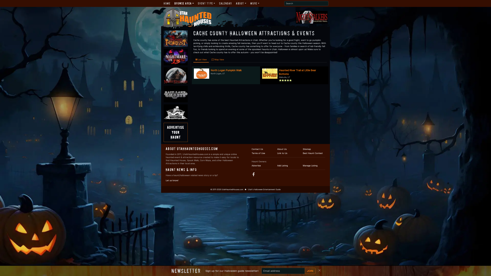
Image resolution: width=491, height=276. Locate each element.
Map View (219, 59)
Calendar (225, 3)
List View (202, 59)
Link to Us (282, 153)
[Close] (319, 270)
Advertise (256, 165)
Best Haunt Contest (313, 153)
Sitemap (307, 149)
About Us (282, 149)
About (240, 3)
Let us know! (172, 180)
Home (167, 3)
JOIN (310, 270)
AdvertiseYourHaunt (175, 132)
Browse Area (183, 3)
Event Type (205, 3)
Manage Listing (310, 165)
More (253, 3)
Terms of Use (258, 153)
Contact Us (257, 149)
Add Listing (282, 165)
